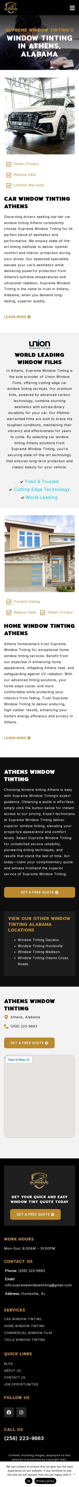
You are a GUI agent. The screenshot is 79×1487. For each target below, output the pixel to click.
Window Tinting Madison (39, 952)
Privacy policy (45, 1481)
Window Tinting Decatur (38, 940)
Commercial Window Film (28, 1333)
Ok (29, 1481)
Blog (8, 1364)
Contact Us (15, 1377)
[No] (74, 1474)
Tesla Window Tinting (24, 1340)
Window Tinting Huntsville (40, 946)
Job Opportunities (21, 1384)
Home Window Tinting (24, 1326)
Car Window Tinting (23, 1319)
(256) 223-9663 (24, 1438)
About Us (12, 1370)
